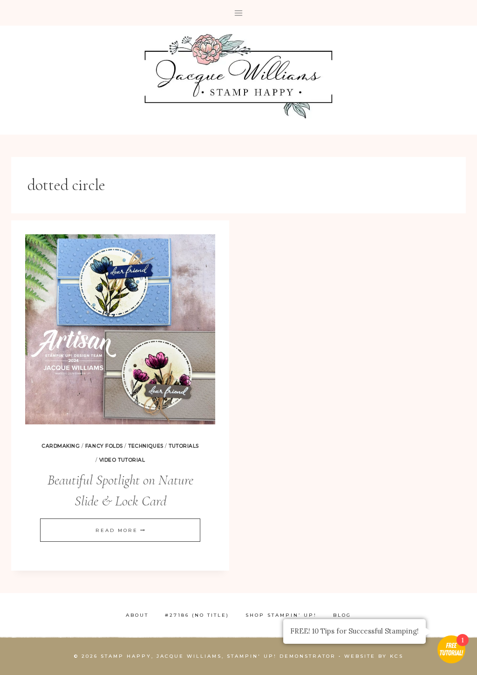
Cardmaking (60, 446)
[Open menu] (238, 13)
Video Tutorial (122, 460)
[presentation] (120, 329)
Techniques (145, 446)
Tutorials (184, 446)
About (137, 615)
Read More (120, 530)
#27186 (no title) (197, 615)
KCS (396, 656)
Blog (342, 615)
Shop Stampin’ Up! (281, 615)
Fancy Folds (104, 446)
